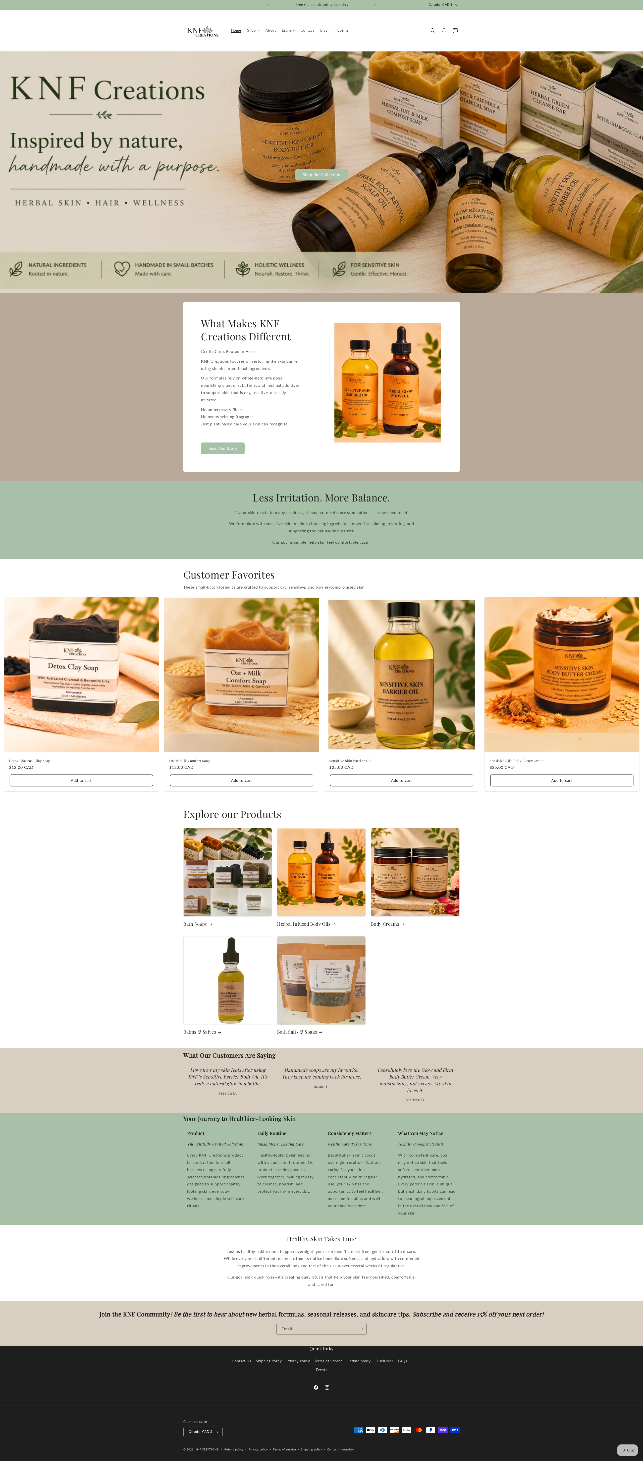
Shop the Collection (321, 174)
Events (321, 1370)
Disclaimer (384, 1361)
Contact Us (241, 1361)
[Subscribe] (360, 1329)
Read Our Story (222, 448)
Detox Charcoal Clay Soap (29, 760)
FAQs (402, 1361)
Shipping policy (311, 1449)
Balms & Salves (199, 1032)
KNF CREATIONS (207, 1449)
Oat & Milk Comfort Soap (189, 760)
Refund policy (359, 1361)
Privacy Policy (298, 1361)
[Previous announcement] (268, 5)
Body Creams (385, 924)
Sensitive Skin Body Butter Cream (517, 760)
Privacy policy (258, 1449)
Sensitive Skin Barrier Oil (350, 760)
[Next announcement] (375, 5)
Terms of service (284, 1449)
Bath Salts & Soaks (297, 1032)
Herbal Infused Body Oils (303, 924)
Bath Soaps (195, 924)
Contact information (341, 1449)
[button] (253, 30)
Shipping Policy (269, 1361)
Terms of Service (329, 1361)
